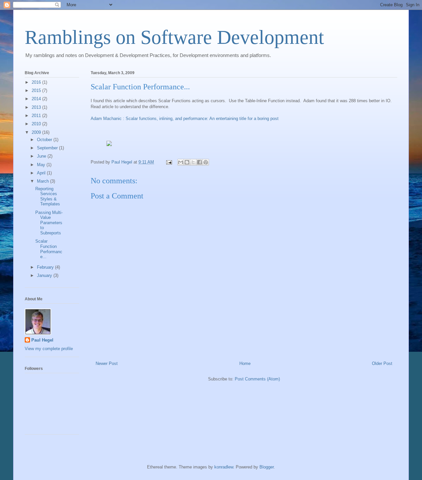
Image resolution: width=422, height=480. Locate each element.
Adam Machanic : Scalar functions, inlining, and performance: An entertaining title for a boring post (185, 118)
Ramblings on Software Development (174, 37)
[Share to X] (193, 162)
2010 (37, 123)
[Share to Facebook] (199, 162)
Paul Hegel (42, 340)
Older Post (382, 363)
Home (245, 363)
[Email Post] (168, 162)
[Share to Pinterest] (205, 162)
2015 (37, 90)
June (42, 156)
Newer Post (107, 363)
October (45, 139)
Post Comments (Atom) (257, 378)
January (45, 275)
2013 (37, 107)
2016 (37, 82)
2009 (37, 132)
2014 (37, 98)
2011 (37, 115)
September (48, 147)
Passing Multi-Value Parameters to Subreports (49, 222)
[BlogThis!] (187, 162)
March (43, 181)
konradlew (223, 467)
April (42, 172)
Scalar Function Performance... (48, 249)
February (46, 267)
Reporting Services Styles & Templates (47, 196)
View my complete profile (49, 348)
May (41, 164)
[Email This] (180, 162)
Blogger (266, 467)
